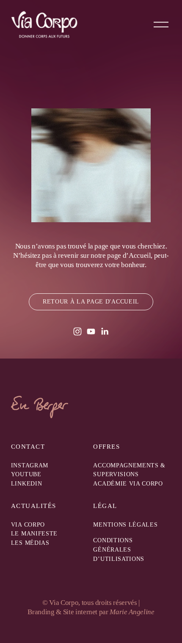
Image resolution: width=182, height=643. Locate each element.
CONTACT (28, 447)
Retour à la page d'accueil (91, 301)
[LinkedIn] (104, 331)
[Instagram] (77, 331)
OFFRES (106, 447)
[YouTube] (91, 331)
